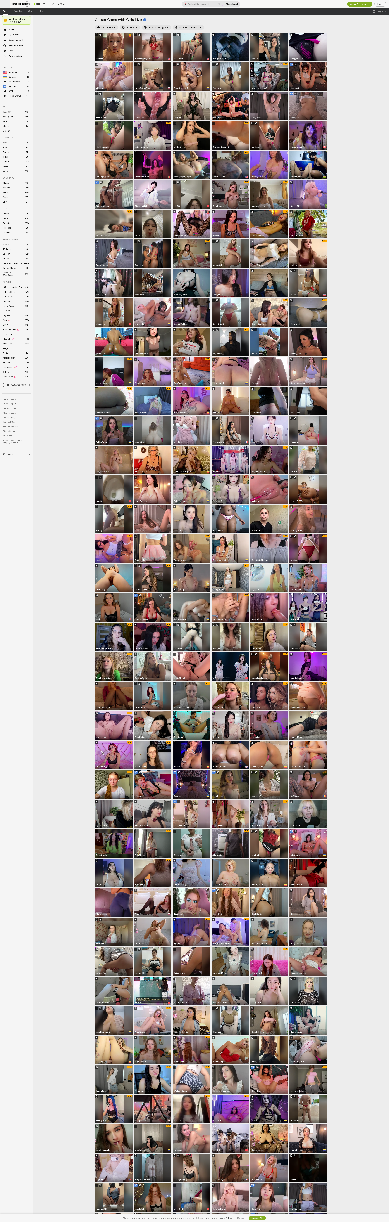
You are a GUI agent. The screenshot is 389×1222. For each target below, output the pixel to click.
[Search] (219, 4)
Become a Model (10, 427)
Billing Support (9, 404)
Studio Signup (9, 431)
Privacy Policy (9, 417)
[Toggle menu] (5, 4)
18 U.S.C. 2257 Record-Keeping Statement (13, 441)
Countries (130, 27)
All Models (7, 436)
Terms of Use (9, 422)
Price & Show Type (157, 27)
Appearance (107, 27)
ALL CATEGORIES (18, 385)
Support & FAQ (9, 399)
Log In (380, 4)
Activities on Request (188, 27)
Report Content (9, 408)
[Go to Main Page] (20, 4)
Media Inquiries (9, 413)
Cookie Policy (224, 1218)
